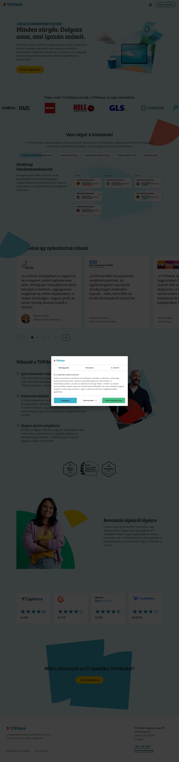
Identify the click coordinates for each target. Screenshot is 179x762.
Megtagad (65, 400)
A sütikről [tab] (115, 368)
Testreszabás (88, 400)
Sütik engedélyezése (113, 400)
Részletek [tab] (89, 368)
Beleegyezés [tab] (64, 368)
